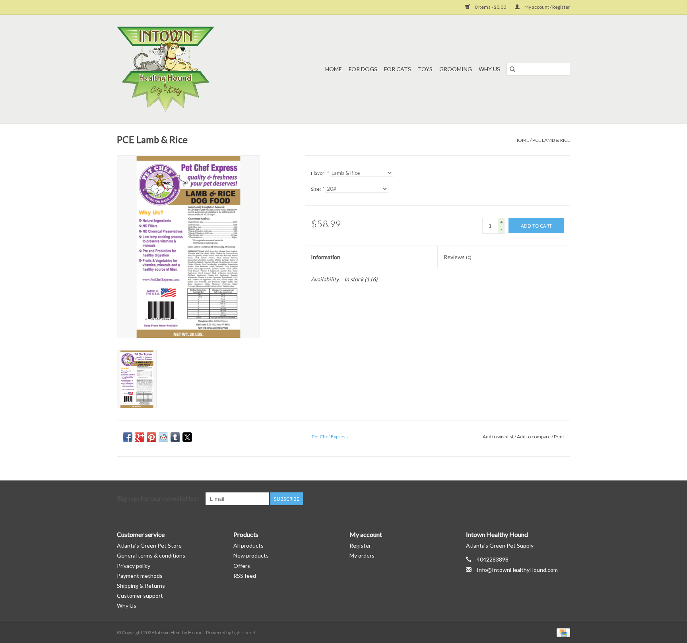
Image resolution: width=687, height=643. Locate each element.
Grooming (455, 69)
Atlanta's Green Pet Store (149, 545)
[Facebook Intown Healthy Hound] (549, 498)
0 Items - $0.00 (490, 7)
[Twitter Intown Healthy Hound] (563, 498)
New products (251, 555)
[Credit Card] (562, 632)
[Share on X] (187, 437)
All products (248, 545)
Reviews (458, 257)
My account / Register (547, 7)
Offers (241, 565)
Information (325, 257)
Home (333, 69)
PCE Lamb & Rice (551, 140)
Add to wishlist (498, 437)
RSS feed (244, 575)
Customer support (140, 595)
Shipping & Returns (141, 585)
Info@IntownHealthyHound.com (517, 569)
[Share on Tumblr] (175, 437)
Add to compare (534, 437)
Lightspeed (243, 632)
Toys (425, 69)
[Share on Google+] (139, 437)
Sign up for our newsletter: (158, 498)
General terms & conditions (151, 555)
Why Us (489, 69)
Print (559, 437)
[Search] (512, 69)
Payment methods (140, 575)
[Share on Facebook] (127, 437)
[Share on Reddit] (163, 437)
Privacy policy (133, 565)
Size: (317, 189)
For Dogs (363, 69)
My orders (362, 555)
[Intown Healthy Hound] (181, 69)
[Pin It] (151, 437)
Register (360, 545)
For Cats (397, 69)
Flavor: (319, 173)
